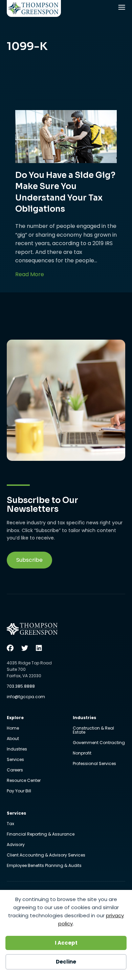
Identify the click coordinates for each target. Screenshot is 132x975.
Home (13, 728)
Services (15, 760)
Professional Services (94, 764)
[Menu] (122, 8)
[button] (29, 560)
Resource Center (24, 781)
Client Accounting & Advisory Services (46, 855)
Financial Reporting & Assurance (40, 834)
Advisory (16, 845)
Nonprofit (82, 753)
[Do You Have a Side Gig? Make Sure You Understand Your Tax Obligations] (66, 136)
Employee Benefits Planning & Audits (44, 866)
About (13, 739)
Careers (15, 770)
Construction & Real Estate (93, 730)
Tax (10, 824)
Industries (17, 749)
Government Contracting (99, 743)
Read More (29, 274)
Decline (66, 961)
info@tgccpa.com (26, 697)
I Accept (66, 942)
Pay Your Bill (19, 791)
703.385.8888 (21, 686)
